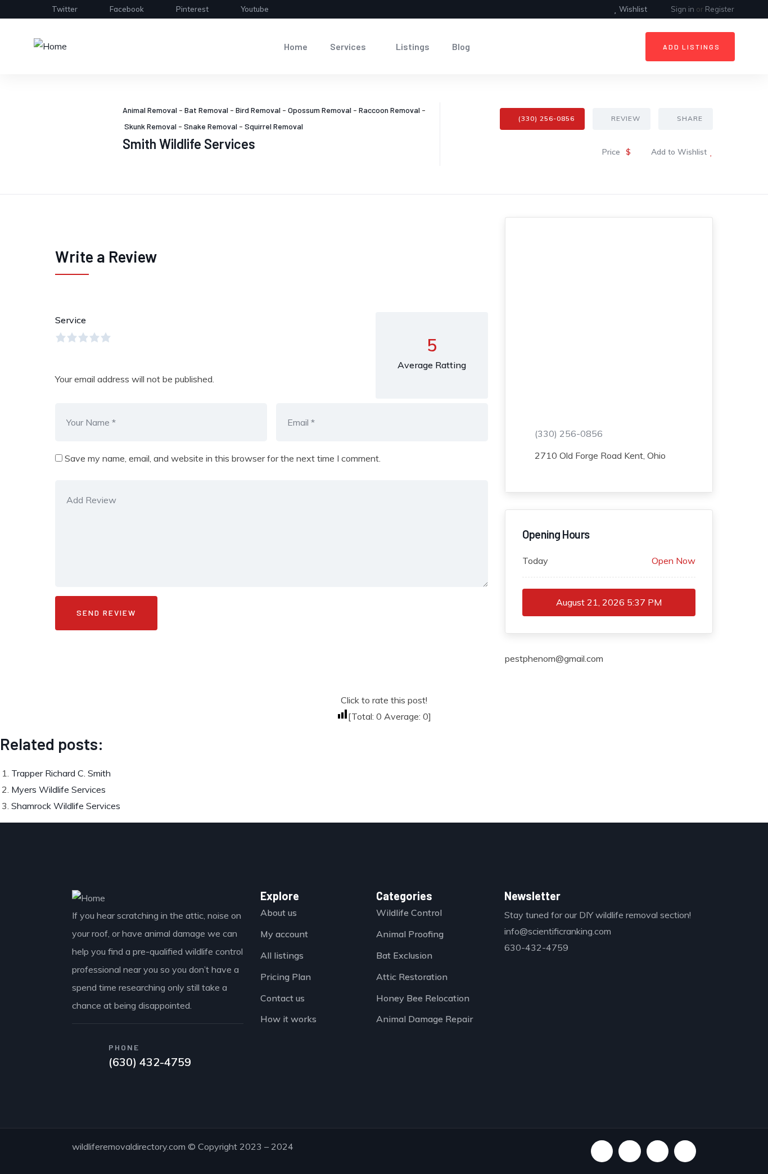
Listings (413, 46)
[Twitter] (602, 1151)
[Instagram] (685, 1151)
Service (70, 320)
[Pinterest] (657, 1151)
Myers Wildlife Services (58, 789)
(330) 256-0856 (546, 118)
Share (690, 118)
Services (348, 46)
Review (625, 118)
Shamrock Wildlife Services (65, 805)
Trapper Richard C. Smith (61, 773)
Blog (461, 46)
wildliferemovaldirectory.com (129, 1146)
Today (535, 560)
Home (296, 46)
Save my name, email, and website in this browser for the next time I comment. (223, 458)
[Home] (50, 46)
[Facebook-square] (629, 1151)
